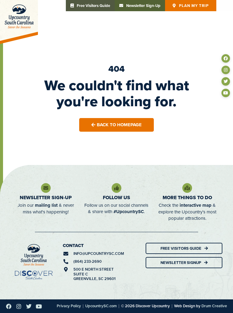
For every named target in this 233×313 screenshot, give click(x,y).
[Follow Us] (116, 188)
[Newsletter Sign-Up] (46, 188)
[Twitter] (225, 81)
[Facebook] (225, 58)
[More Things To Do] (187, 188)
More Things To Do (187, 197)
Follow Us (116, 197)
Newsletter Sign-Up (46, 197)
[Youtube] (225, 93)
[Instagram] (225, 70)
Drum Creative (214, 306)
